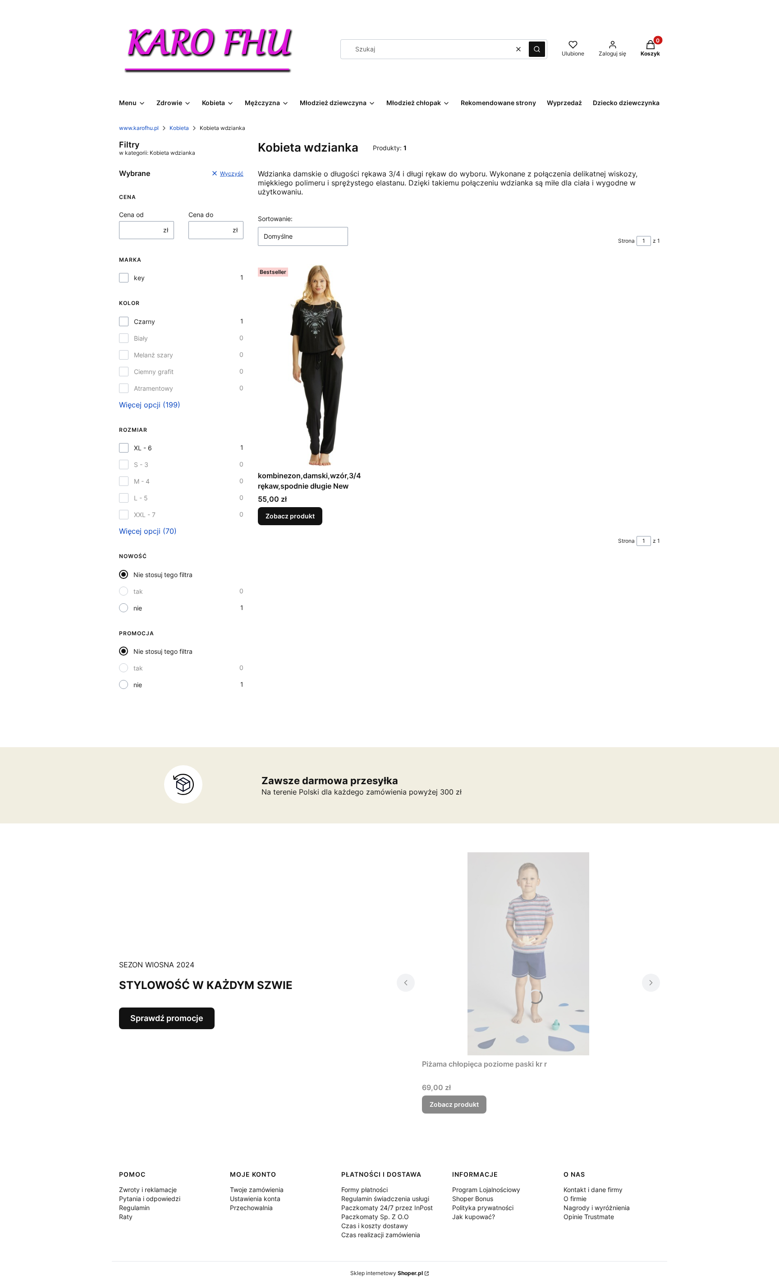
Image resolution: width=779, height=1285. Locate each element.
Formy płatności (364, 1189)
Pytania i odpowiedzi (149, 1198)
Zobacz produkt (290, 516)
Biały (141, 338)
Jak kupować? (473, 1216)
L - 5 (141, 498)
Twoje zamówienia (257, 1189)
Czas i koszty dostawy (374, 1226)
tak (138, 591)
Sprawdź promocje (166, 1018)
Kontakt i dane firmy (593, 1189)
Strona (626, 240)
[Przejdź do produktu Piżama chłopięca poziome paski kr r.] (528, 953)
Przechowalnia (251, 1207)
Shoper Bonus (472, 1198)
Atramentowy (153, 388)
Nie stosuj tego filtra (162, 574)
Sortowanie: (275, 218)
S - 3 (141, 464)
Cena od (131, 214)
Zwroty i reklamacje (148, 1189)
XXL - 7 (145, 514)
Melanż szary (153, 355)
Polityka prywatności (482, 1207)
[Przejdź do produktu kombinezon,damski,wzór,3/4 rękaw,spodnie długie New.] (320, 365)
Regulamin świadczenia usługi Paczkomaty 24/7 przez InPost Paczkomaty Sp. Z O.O (387, 1207)
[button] (537, 49)
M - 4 (142, 481)
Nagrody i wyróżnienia (597, 1207)
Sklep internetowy (386, 1273)
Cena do (200, 214)
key (139, 278)
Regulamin (134, 1207)
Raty (126, 1216)
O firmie (575, 1198)
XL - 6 (143, 448)
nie (137, 608)
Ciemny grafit (154, 371)
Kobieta (179, 128)
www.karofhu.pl (139, 128)
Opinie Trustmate (589, 1216)
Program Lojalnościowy (486, 1189)
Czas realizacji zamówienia (380, 1235)
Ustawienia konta (255, 1198)
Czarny (144, 321)
